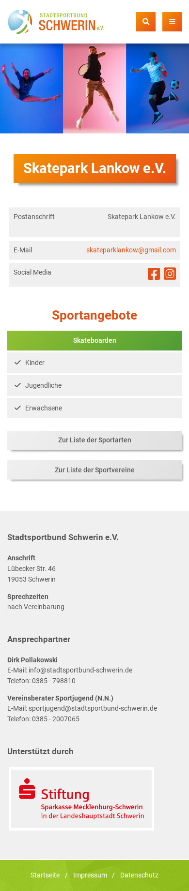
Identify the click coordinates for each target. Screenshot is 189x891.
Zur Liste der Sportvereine (95, 470)
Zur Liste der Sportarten (94, 440)
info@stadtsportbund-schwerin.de (80, 670)
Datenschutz (139, 875)
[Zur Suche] (146, 21)
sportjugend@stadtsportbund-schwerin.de (93, 708)
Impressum (90, 875)
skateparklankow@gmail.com (131, 250)
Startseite (45, 875)
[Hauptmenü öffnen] (172, 21)
